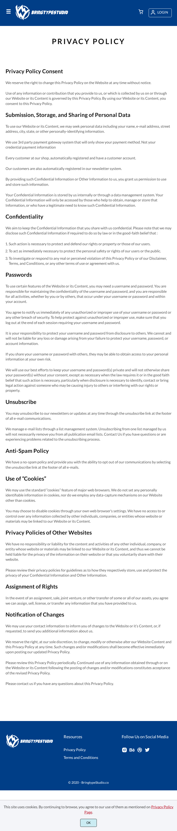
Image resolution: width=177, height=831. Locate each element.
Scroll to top (173, 755)
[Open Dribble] (139, 751)
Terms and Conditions (81, 757)
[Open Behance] (132, 751)
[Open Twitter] (147, 751)
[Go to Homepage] (43, 20)
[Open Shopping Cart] (141, 12)
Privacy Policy (75, 749)
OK (88, 823)
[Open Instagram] (124, 751)
